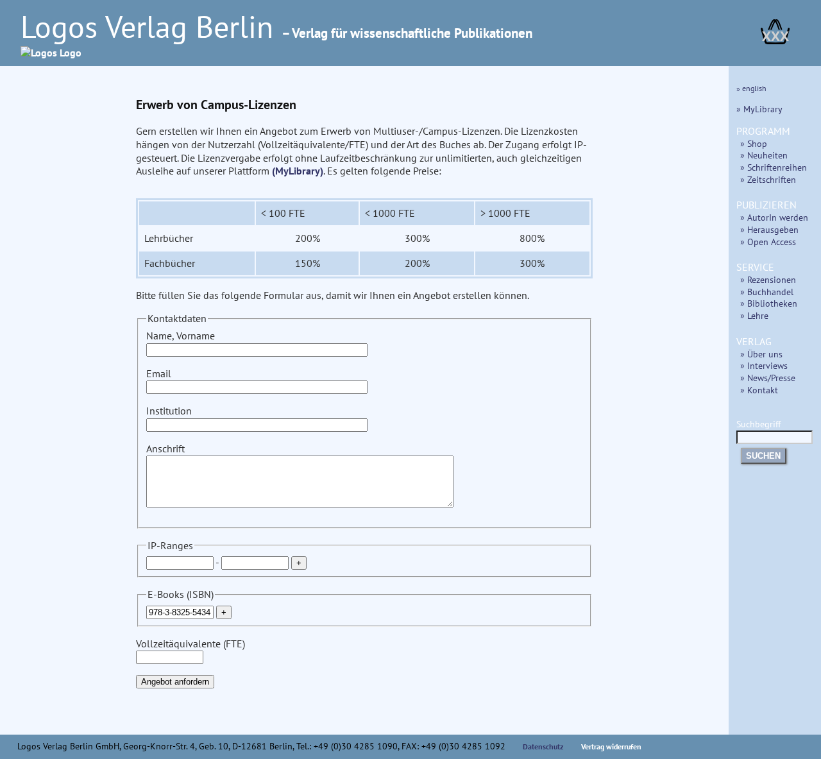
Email (158, 373)
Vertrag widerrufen (611, 746)
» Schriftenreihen (773, 167)
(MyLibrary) (297, 170)
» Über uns (761, 354)
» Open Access (768, 241)
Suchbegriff (758, 424)
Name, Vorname (180, 335)
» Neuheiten (764, 155)
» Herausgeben (769, 229)
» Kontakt (759, 390)
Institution (169, 410)
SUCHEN (763, 456)
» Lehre (754, 315)
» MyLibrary (759, 109)
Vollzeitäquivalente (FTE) (190, 643)
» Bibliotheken (768, 303)
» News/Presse (767, 377)
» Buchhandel (766, 292)
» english (751, 88)
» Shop (753, 143)
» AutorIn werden (774, 217)
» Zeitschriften (768, 179)
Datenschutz (543, 746)
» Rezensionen (768, 279)
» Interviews (764, 365)
